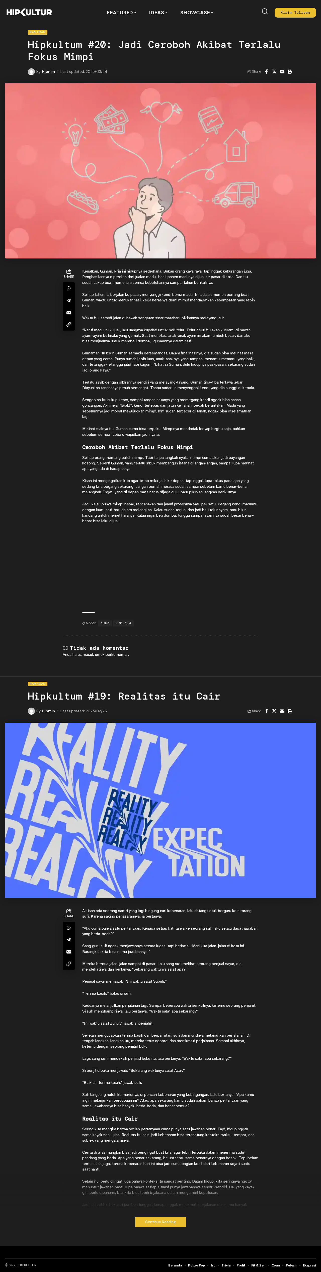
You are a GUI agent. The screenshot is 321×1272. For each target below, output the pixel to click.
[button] (264, 11)
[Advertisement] (170, 568)
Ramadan (37, 32)
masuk (88, 654)
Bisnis (105, 623)
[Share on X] (274, 72)
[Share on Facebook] (266, 72)
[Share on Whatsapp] (69, 288)
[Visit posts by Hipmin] (31, 71)
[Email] (281, 72)
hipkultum (123, 623)
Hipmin (48, 71)
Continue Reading (160, 1222)
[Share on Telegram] (69, 300)
